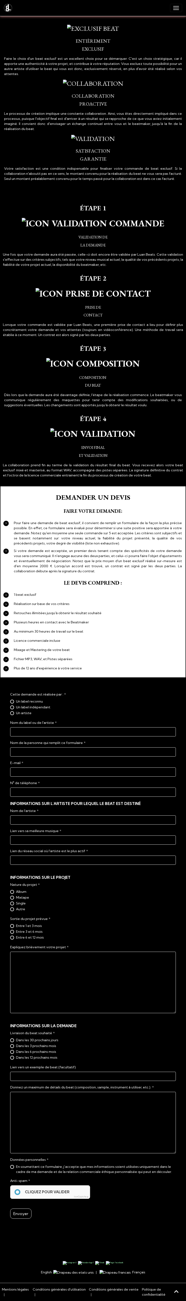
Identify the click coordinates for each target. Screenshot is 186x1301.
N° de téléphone (23, 783)
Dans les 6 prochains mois (36, 1051)
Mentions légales (15, 1289)
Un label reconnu (29, 701)
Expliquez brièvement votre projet (38, 947)
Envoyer (20, 1213)
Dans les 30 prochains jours (37, 1040)
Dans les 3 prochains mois (36, 1046)
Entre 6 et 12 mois (30, 937)
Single (21, 903)
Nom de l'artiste (23, 811)
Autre (20, 909)
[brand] (9, 8)
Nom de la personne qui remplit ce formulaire (46, 743)
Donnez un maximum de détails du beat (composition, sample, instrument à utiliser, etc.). (80, 1087)
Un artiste (23, 713)
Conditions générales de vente (114, 1289)
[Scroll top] (176, 1291)
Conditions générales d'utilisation (59, 1289)
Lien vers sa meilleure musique (34, 831)
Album (21, 891)
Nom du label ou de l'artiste (32, 722)
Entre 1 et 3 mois (29, 926)
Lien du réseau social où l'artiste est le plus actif (47, 851)
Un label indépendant (33, 707)
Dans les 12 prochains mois (36, 1057)
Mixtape (22, 897)
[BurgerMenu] (176, 8)
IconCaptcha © (81, 1196)
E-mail (15, 763)
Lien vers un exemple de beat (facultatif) (43, 1067)
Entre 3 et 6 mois (29, 931)
